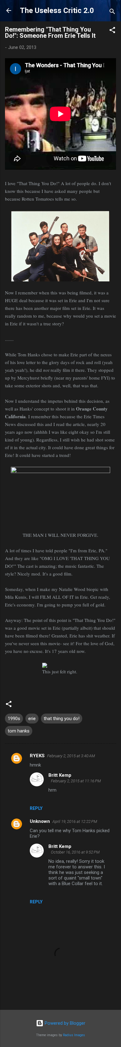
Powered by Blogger (64, 1023)
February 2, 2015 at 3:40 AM (71, 756)
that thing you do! (61, 718)
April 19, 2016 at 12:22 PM (74, 821)
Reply (36, 808)
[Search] (112, 12)
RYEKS (37, 755)
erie (32, 718)
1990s (14, 718)
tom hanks (18, 731)
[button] (112, 31)
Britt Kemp (59, 775)
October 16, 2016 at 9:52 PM (75, 852)
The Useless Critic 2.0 (57, 10)
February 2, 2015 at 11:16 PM (76, 781)
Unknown (40, 821)
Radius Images (74, 1035)
